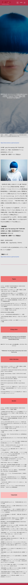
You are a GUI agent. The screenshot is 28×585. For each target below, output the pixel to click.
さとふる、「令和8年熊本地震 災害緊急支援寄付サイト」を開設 (12, 314)
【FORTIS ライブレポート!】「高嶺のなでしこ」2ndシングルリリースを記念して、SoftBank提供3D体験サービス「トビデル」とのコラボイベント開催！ (14, 388)
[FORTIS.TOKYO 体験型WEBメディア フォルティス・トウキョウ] (6, 2)
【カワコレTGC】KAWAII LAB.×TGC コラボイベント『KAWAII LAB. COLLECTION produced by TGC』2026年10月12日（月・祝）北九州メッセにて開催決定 (14, 305)
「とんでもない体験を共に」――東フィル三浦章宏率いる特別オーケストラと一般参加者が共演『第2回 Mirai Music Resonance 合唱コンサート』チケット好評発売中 (14, 511)
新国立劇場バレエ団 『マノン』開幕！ (8, 536)
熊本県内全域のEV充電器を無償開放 (7, 312)
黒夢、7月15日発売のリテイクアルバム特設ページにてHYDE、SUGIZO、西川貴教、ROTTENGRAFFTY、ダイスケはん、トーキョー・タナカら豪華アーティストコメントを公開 (13, 459)
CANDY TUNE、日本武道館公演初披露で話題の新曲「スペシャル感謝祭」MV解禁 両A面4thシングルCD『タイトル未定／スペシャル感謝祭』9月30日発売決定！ (14, 466)
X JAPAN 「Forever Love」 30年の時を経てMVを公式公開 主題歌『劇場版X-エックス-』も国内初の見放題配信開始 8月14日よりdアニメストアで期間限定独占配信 (14, 300)
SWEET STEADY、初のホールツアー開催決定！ (10, 462)
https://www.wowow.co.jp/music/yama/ (10, 142)
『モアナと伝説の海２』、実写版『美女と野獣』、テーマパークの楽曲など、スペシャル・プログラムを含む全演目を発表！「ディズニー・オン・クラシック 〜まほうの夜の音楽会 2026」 (14, 454)
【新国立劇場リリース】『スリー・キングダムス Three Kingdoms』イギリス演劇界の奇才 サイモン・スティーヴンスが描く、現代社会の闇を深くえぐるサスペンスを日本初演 (14, 561)
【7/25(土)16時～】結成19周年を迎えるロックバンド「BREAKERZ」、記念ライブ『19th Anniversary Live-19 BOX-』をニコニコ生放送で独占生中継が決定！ (14, 478)
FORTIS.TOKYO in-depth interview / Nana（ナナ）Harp (11, 380)
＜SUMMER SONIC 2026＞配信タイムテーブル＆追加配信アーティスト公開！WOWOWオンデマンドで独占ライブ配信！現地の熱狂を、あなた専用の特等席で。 (14, 295)
